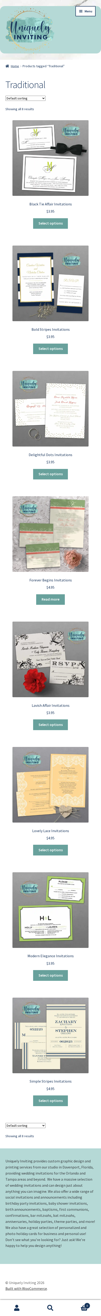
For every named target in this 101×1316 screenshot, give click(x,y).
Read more (50, 599)
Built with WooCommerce (26, 1288)
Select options (51, 223)
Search (50, 1308)
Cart (77, 1304)
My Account (17, 1308)
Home (15, 66)
